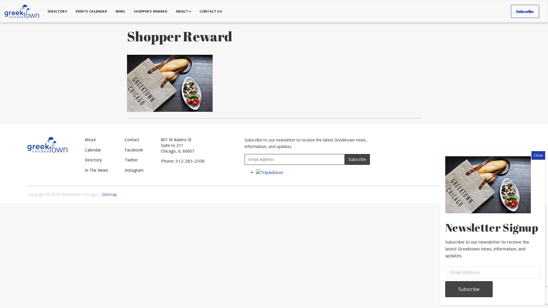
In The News (96, 170)
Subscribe (525, 11)
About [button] (182, 11)
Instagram (134, 170)
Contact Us (211, 11)
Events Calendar (91, 11)
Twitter (131, 160)
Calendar (93, 150)
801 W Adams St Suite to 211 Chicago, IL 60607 (177, 145)
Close (538, 155)
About (90, 139)
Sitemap (109, 194)
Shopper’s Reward (150, 11)
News (120, 11)
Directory (57, 11)
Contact (132, 139)
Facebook (134, 150)
